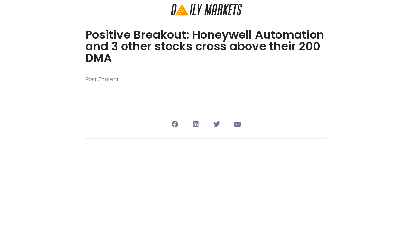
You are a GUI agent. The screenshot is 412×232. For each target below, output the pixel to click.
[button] (174, 124)
